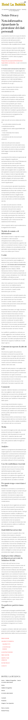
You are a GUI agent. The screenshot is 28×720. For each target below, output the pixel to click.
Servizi (19, 680)
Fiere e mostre (5, 655)
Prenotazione (5, 638)
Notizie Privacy (5, 663)
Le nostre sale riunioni (7, 682)
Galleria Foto (6, 644)
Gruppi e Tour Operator (7, 703)
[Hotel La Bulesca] (13, 4)
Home (3, 680)
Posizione (3, 700)
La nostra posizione (7, 652)
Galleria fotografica (7, 641)
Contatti (4, 666)
